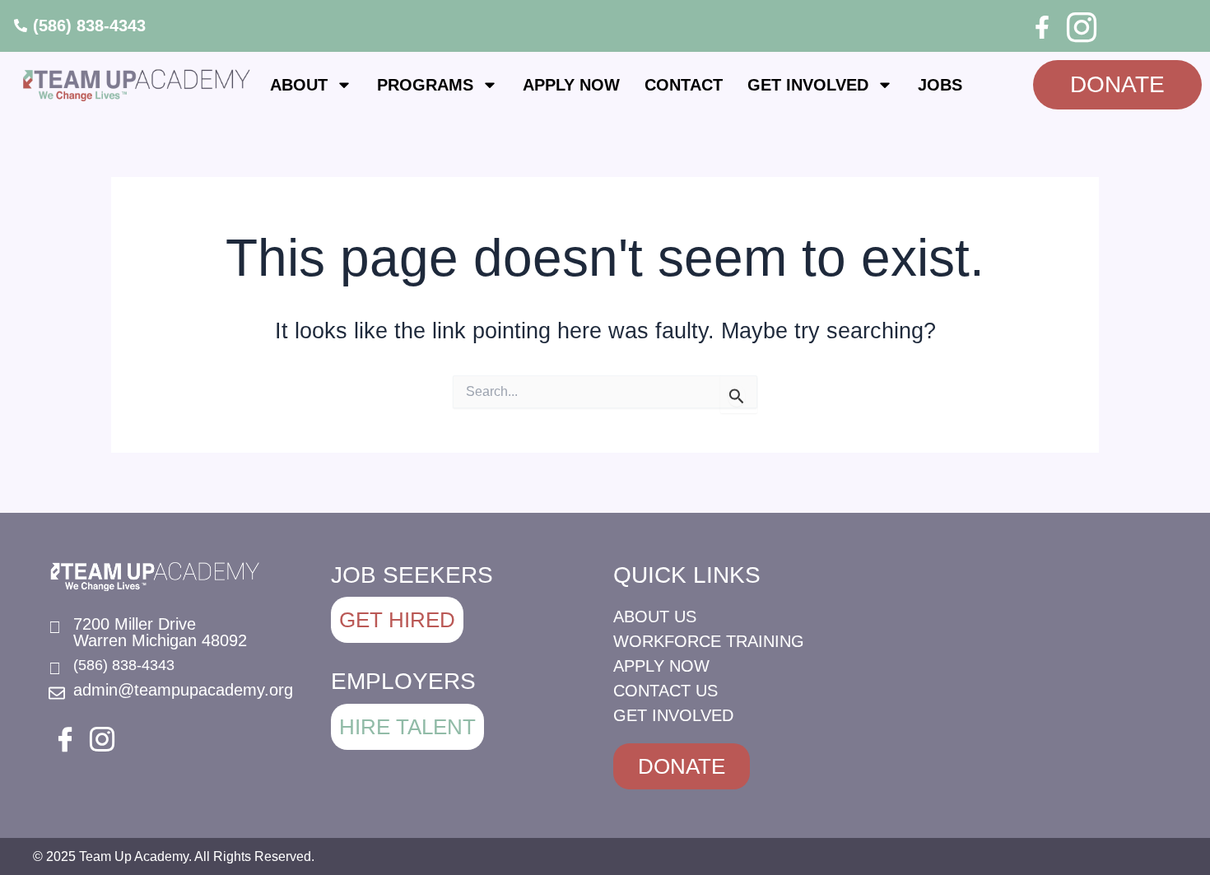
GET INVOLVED (807, 85)
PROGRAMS (425, 85)
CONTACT (684, 85)
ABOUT (299, 85)
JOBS (940, 85)
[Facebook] (1042, 27)
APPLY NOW (571, 85)
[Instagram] (1079, 24)
